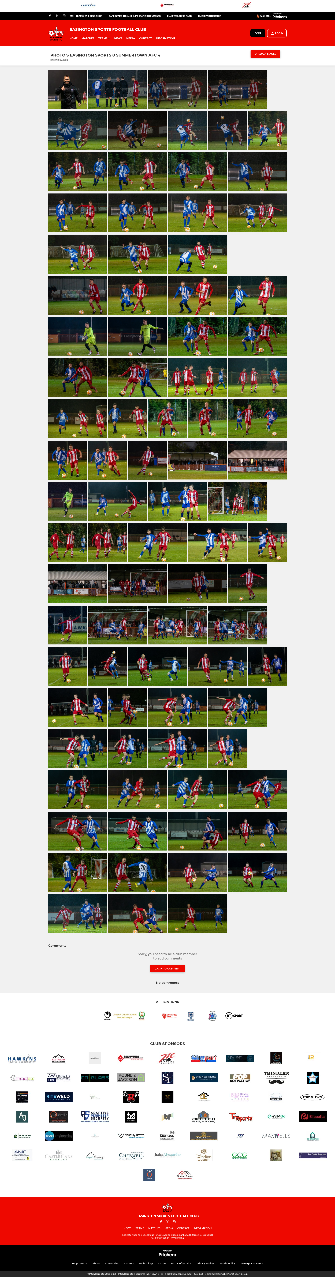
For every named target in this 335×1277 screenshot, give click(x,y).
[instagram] (64, 16)
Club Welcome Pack (179, 16)
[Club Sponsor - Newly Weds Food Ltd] (167, 6)
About (96, 1263)
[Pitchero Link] (280, 17)
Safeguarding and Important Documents (135, 16)
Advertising (112, 1263)
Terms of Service (181, 1263)
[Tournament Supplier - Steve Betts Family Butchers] (276, 1156)
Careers (129, 1263)
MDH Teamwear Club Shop (86, 16)
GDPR (162, 1263)
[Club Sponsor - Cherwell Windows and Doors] (131, 1156)
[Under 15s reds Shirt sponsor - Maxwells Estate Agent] (276, 1136)
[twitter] (57, 16)
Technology (146, 1263)
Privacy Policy (205, 1263)
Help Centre (79, 1263)
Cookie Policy (227, 1263)
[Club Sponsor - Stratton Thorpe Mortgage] (186, 1175)
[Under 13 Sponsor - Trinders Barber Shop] (276, 1078)
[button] (74, 38)
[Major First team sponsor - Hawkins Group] (88, 6)
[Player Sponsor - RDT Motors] (276, 1097)
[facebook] (49, 16)
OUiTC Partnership (209, 16)
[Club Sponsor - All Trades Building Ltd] (59, 1059)
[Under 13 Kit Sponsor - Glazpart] (204, 1059)
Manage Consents (251, 1263)
